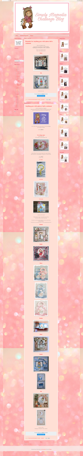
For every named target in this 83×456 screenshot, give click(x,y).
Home (17, 35)
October (17, 74)
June (17, 87)
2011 (16, 106)
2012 (16, 105)
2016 (16, 99)
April (17, 90)
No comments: (43, 99)
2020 (16, 69)
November (17, 73)
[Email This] (46, 99)
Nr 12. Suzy (41, 179)
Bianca (41, 263)
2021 (16, 67)
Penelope (41, 318)
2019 (16, 70)
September (18, 76)
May (17, 88)
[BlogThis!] (47, 99)
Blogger (50, 449)
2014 (16, 102)
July (17, 79)
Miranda (41, 224)
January (17, 94)
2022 (16, 66)
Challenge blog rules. (24, 35)
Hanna (41, 53)
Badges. (31, 35)
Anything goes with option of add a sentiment (38, 106)
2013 (16, 103)
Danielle (41, 354)
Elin (41, 73)
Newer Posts (26, 442)
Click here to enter (41, 95)
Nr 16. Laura (41, 199)
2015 (16, 100)
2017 (16, 97)
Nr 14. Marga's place (41, 135)
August (17, 77)
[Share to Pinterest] (50, 99)
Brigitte (41, 244)
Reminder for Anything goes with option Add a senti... (19, 81)
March (17, 91)
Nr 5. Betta (41, 159)
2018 (16, 96)
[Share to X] (48, 99)
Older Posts (55, 442)
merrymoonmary (43, 449)
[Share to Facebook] (49, 99)
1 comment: (42, 438)
